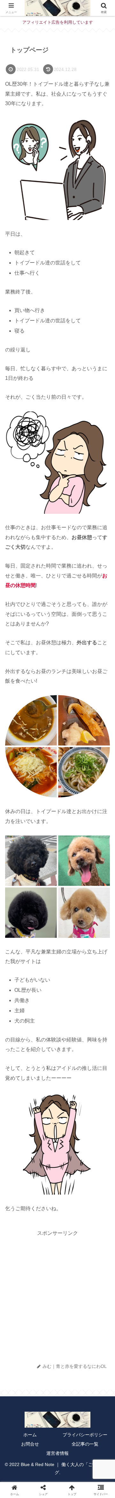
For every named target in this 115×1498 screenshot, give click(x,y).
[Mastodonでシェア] (32, 1313)
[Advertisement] (57, 1295)
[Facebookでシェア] (83, 1313)
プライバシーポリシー (85, 1434)
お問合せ (30, 1444)
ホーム (30, 1434)
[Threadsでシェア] (101, 1313)
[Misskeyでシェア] (66, 1313)
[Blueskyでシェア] (49, 1313)
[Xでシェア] (14, 1313)
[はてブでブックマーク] (17, 1332)
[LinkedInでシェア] (78, 1332)
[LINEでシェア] (37, 1332)
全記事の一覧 (85, 1444)
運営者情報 (57, 1453)
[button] (101, 1037)
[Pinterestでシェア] (57, 1332)
